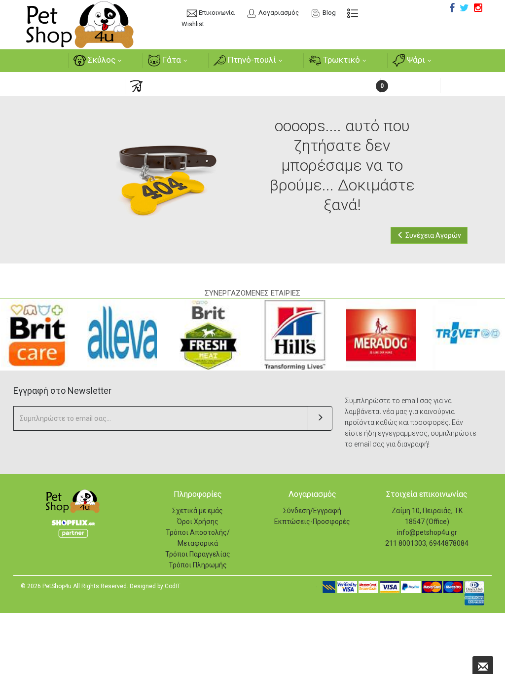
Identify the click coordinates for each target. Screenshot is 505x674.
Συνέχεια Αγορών (432, 235)
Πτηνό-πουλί (251, 60)
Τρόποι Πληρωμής (198, 565)
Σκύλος (100, 60)
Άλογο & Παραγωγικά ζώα (193, 85)
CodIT (172, 586)
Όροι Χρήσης (197, 521)
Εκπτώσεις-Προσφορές (312, 521)
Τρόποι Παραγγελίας (197, 554)
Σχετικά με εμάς (197, 511)
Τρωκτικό (340, 60)
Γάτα (170, 60)
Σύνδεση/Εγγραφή (312, 511)
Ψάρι (415, 60)
